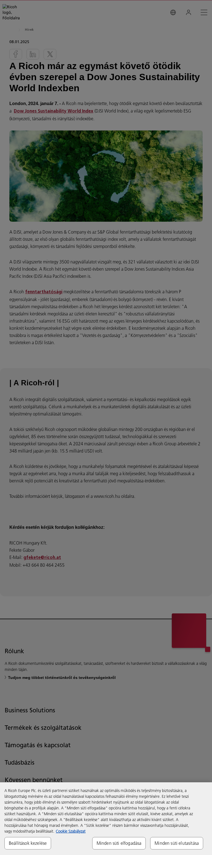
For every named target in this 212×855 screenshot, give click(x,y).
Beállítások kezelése (28, 843)
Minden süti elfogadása (119, 843)
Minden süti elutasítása (177, 843)
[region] (106, 818)
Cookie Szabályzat (71, 831)
